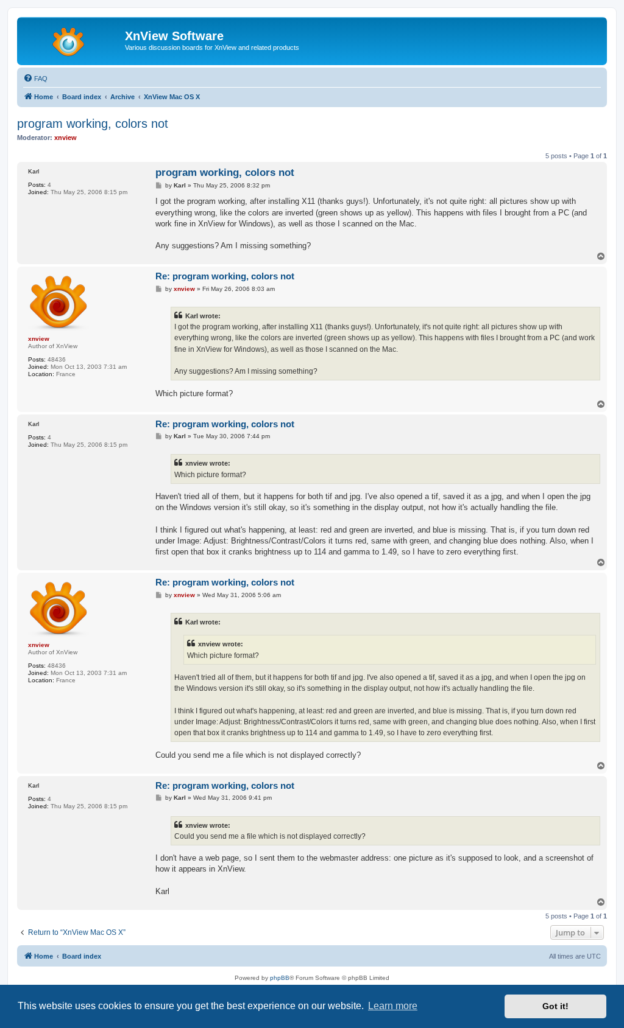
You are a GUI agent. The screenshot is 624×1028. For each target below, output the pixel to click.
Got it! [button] (555, 1006)
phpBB (279, 977)
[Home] (72, 39)
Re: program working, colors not (224, 276)
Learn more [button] (392, 1006)
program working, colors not (92, 123)
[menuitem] (35, 78)
